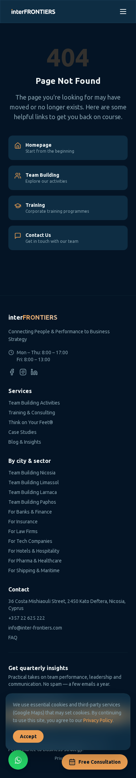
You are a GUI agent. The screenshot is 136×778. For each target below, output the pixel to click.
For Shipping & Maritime (34, 570)
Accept (28, 736)
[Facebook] (11, 372)
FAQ (12, 637)
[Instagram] (23, 372)
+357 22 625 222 (26, 618)
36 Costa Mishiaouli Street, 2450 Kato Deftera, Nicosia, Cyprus (67, 604)
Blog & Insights (24, 442)
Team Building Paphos (32, 502)
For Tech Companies (30, 541)
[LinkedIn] (34, 372)
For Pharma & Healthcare (35, 560)
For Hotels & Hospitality (33, 551)
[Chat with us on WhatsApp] (18, 760)
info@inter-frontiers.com (35, 628)
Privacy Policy (98, 720)
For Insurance (23, 521)
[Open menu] (123, 11)
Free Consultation (99, 762)
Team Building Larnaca (32, 492)
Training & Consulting (31, 412)
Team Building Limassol (33, 482)
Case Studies (22, 432)
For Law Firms (23, 531)
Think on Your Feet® (30, 422)
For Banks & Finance (30, 512)
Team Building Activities (34, 403)
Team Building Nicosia (31, 472)
